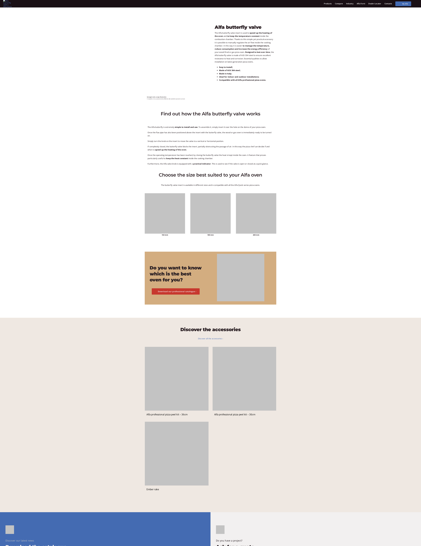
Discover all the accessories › (210, 338)
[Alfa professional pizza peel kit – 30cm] (244, 379)
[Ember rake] (177, 454)
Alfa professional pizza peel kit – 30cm (234, 414)
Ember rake (152, 489)
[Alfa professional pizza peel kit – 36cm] (177, 379)
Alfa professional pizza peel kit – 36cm (167, 414)
